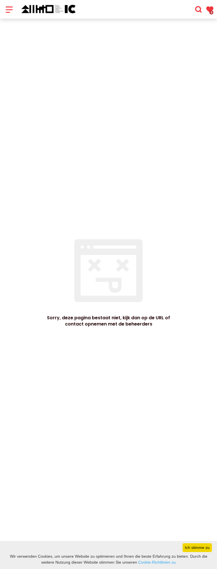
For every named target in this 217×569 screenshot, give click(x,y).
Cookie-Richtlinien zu (157, 562)
